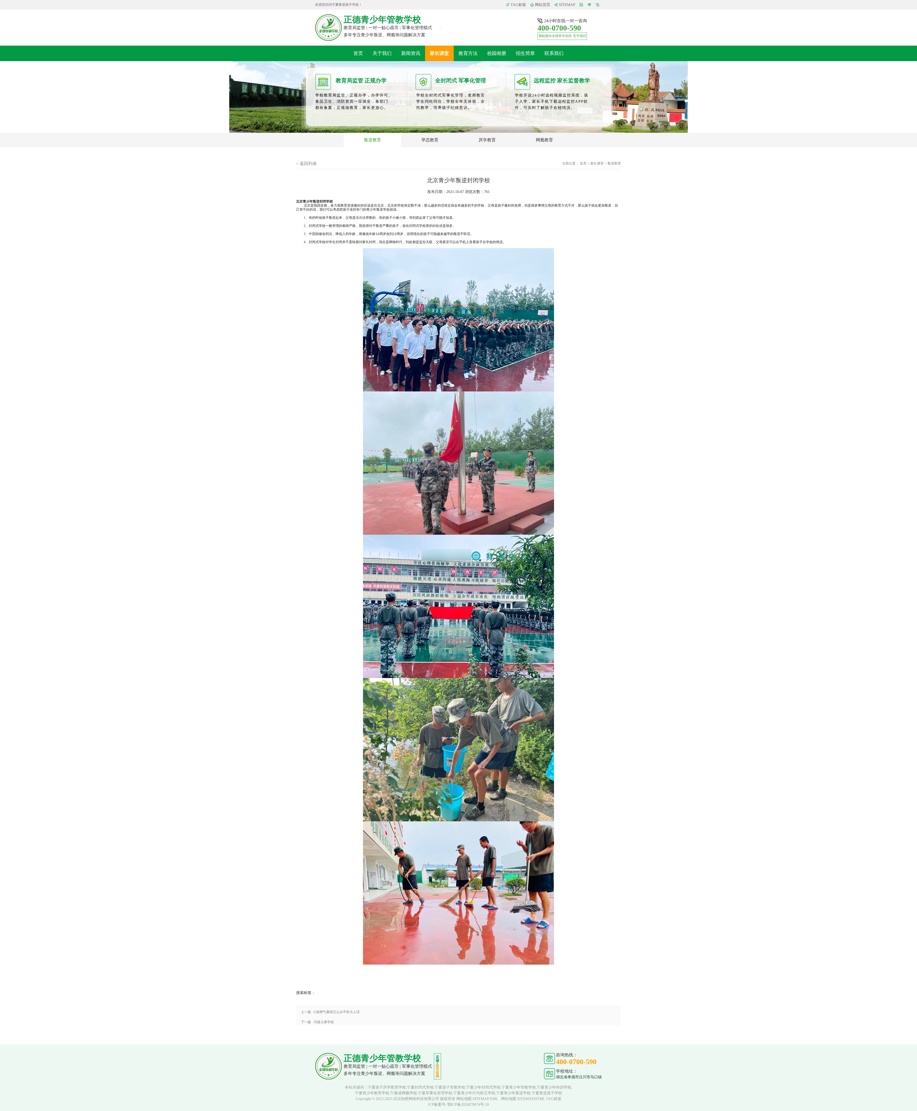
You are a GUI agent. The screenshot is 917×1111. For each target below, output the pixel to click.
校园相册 (496, 53)
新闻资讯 (410, 53)
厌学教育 (487, 140)
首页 (358, 53)
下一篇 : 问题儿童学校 (317, 1022)
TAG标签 (518, 5)
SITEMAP (567, 5)
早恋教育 (429, 140)
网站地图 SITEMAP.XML (477, 1099)
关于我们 (382, 53)
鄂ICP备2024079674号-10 (468, 1104)
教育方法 (468, 53)
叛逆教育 (372, 140)
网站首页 (542, 5)
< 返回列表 (306, 163)
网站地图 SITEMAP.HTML (523, 1099)
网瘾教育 (544, 140)
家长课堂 (439, 53)
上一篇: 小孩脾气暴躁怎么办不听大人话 (330, 1012)
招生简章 (525, 53)
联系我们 (554, 53)
